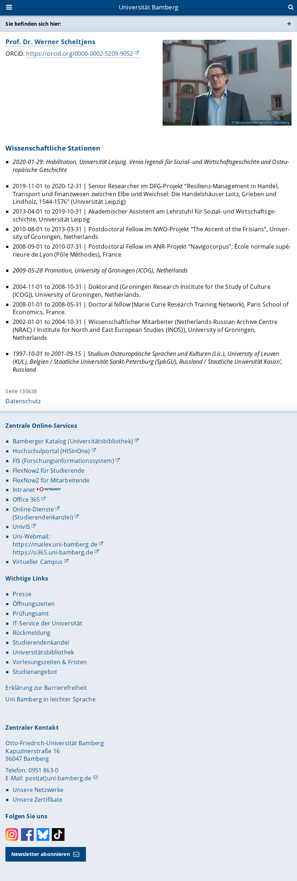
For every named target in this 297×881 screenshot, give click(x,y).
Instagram (11, 834)
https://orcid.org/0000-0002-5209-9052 (79, 54)
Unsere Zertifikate (38, 800)
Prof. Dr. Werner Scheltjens (50, 41)
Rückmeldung (32, 633)
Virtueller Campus (38, 562)
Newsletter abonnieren (40, 854)
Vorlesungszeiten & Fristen (50, 662)
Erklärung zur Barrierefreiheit (46, 688)
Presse (22, 594)
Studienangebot (35, 672)
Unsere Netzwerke (38, 790)
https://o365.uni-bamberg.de (53, 552)
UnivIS (21, 527)
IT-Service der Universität (48, 623)
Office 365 (26, 499)
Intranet (24, 490)
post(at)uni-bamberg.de (58, 778)
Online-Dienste (33, 509)
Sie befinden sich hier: (33, 23)
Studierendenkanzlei (41, 642)
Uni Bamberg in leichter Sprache (50, 699)
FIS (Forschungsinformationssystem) (63, 461)
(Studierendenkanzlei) (43, 517)
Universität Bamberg (148, 7)
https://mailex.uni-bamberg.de (55, 544)
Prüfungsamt (31, 613)
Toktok (58, 834)
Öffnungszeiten (34, 604)
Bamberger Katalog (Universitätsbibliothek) (73, 441)
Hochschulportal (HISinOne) (51, 451)
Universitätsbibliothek (43, 652)
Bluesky (43, 834)
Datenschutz (23, 401)
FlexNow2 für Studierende (48, 471)
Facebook (27, 834)
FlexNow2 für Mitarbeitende (51, 480)
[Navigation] (9, 8)
